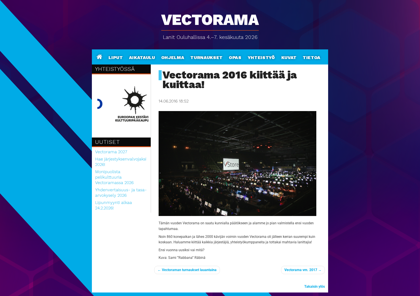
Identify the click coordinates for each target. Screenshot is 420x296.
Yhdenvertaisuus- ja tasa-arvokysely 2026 (121, 192)
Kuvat (289, 57)
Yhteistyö (261, 57)
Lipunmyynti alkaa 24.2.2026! (113, 205)
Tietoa (311, 57)
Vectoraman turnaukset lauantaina (187, 270)
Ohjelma (172, 57)
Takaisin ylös (314, 286)
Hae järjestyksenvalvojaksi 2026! (120, 162)
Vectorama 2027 (111, 151)
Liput (115, 57)
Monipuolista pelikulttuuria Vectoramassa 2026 (114, 177)
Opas (235, 57)
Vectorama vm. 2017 (303, 270)
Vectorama (210, 17)
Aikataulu (142, 57)
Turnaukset (206, 57)
